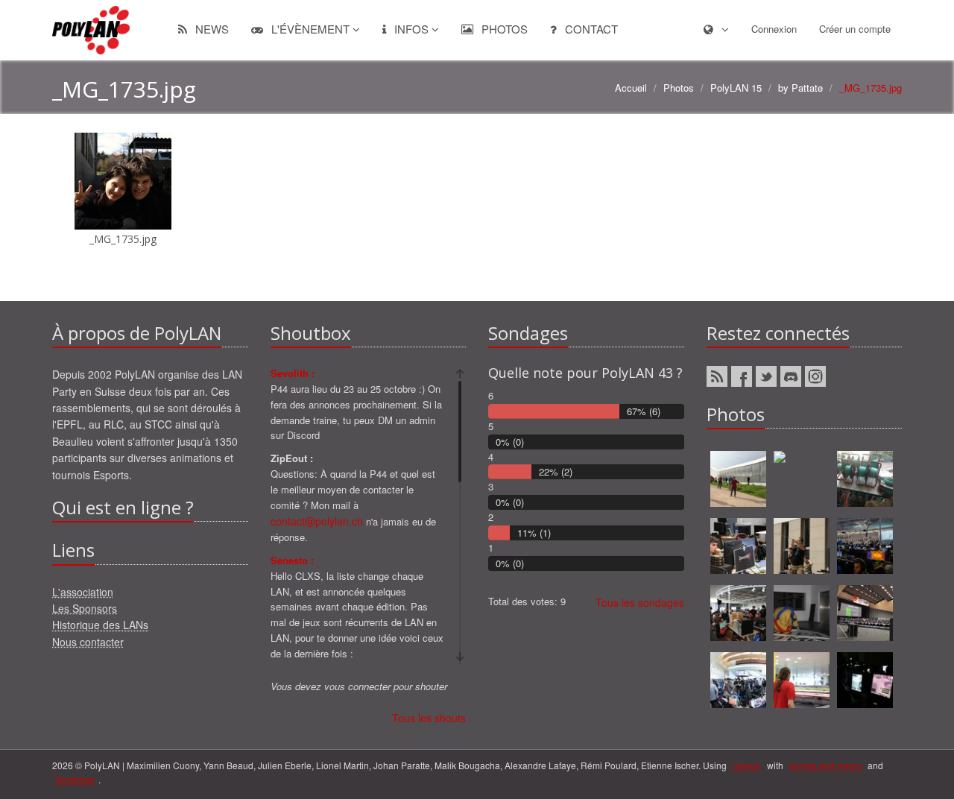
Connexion (774, 29)
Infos (411, 29)
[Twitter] (766, 376)
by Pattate (800, 87)
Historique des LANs (100, 624)
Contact (590, 29)
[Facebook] (741, 376)
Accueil (631, 87)
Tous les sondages (640, 602)
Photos (503, 29)
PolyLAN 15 (736, 87)
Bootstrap (75, 779)
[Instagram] (815, 376)
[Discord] (790, 376)
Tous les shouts (429, 717)
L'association (82, 591)
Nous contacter (88, 641)
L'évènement (310, 29)
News (210, 29)
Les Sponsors (84, 608)
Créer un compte (855, 29)
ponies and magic (825, 765)
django (747, 765)
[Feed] (717, 376)
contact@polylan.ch (317, 521)
